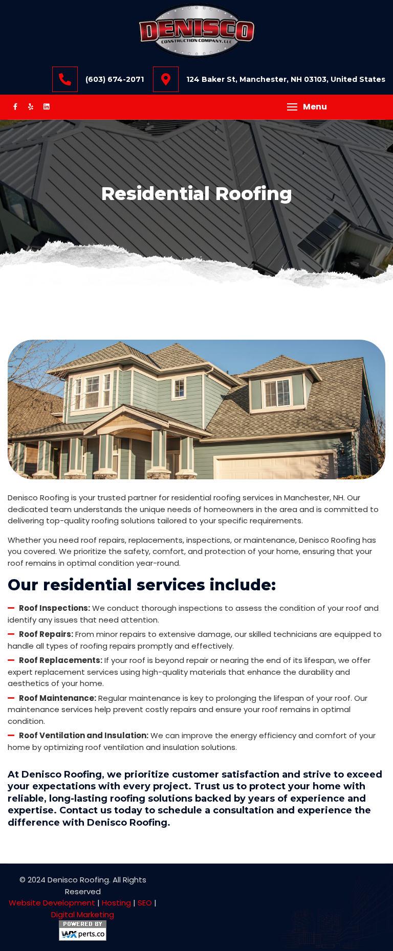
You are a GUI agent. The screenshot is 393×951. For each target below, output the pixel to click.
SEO (145, 902)
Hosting (116, 902)
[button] (307, 107)
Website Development (52, 902)
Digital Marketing (82, 914)
